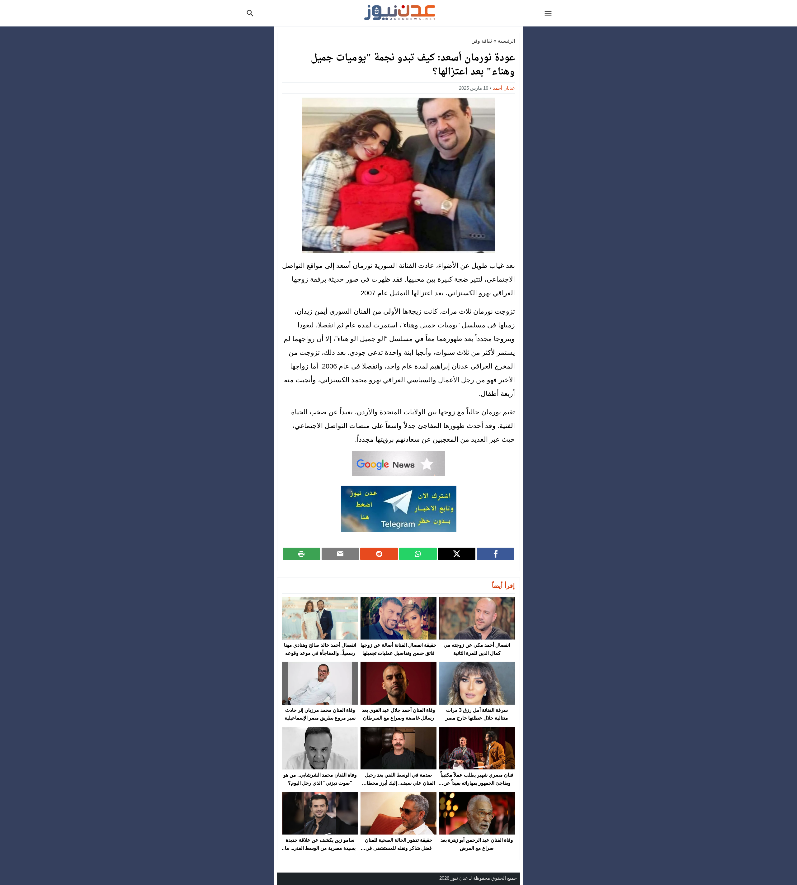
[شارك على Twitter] (457, 554)
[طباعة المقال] (301, 554)
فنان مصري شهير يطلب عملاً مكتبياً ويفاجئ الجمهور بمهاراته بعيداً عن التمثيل (477, 782)
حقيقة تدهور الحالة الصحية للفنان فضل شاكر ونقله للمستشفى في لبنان (398, 848)
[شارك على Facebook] (495, 554)
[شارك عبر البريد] (340, 554)
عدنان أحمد (504, 88)
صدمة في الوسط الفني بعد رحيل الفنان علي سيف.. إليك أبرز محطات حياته (398, 782)
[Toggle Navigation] (549, 13)
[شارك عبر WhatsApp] (418, 554)
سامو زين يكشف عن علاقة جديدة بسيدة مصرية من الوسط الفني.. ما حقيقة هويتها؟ (320, 848)
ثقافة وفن (481, 41)
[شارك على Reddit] (379, 554)
